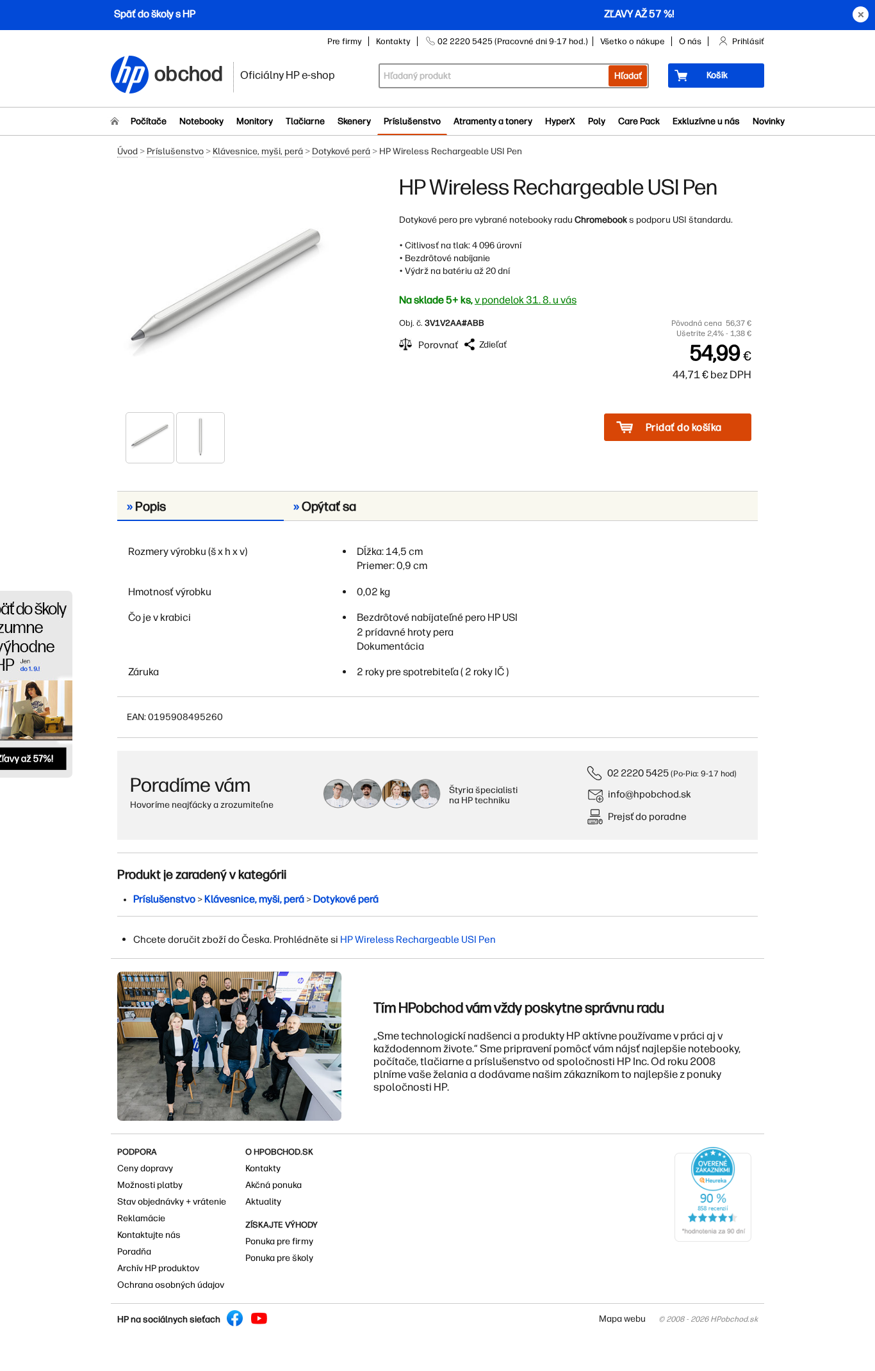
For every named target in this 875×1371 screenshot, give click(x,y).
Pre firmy (344, 41)
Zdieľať (493, 344)
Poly (596, 121)
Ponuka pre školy (279, 1258)
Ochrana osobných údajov (170, 1284)
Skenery (354, 121)
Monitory (254, 121)
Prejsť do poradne (647, 816)
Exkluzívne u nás (706, 121)
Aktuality (263, 1201)
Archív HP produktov (158, 1268)
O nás (690, 41)
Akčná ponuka (273, 1185)
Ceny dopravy (145, 1168)
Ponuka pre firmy (279, 1241)
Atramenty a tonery (493, 121)
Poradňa (134, 1251)
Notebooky (201, 121)
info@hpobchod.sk (649, 794)
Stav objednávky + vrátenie (171, 1201)
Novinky (769, 121)
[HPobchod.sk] (130, 76)
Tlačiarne (305, 121)
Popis (146, 506)
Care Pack (639, 121)
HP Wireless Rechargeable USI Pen (418, 939)
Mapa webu (622, 1318)
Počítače (149, 121)
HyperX (560, 121)
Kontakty (393, 41)
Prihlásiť (748, 41)
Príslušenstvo (412, 121)
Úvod (127, 151)
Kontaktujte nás (149, 1235)
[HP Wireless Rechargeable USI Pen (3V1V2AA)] (226, 292)
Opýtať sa (324, 506)
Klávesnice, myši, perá (258, 151)
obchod (189, 71)
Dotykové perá (341, 151)
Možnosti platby (150, 1185)
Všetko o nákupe (632, 41)
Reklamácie (141, 1218)
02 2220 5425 (638, 773)
